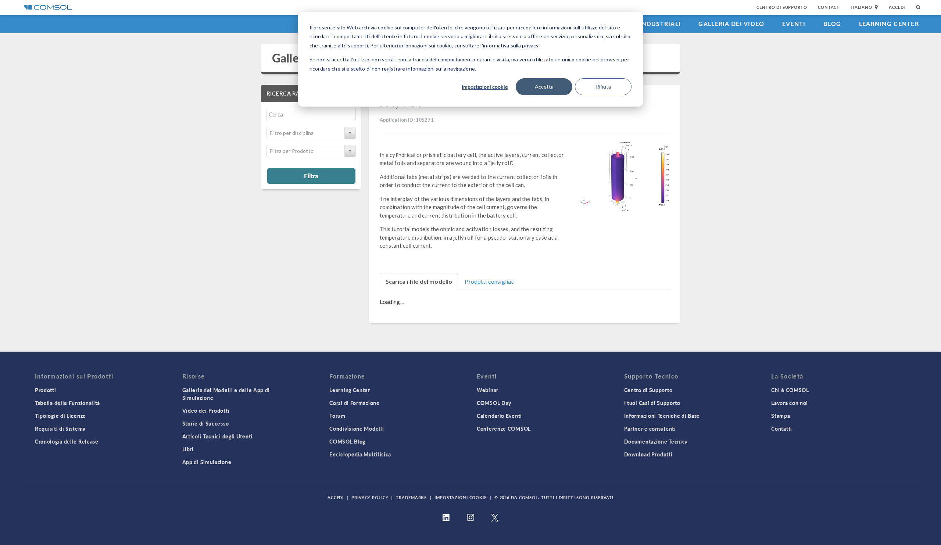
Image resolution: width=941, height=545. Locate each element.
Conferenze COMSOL (504, 428)
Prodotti (45, 390)
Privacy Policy (369, 497)
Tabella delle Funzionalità (67, 402)
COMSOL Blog (347, 441)
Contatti (781, 428)
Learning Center (889, 23)
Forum (337, 415)
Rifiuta (603, 86)
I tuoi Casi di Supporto (652, 402)
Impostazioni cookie (485, 86)
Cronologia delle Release (67, 441)
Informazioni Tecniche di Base (662, 415)
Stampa (780, 415)
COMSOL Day (494, 402)
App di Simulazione (207, 462)
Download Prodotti (648, 454)
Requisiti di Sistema (60, 428)
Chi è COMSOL (790, 390)
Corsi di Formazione (354, 402)
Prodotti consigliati (490, 281)
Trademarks (411, 497)
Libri (188, 449)
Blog (832, 23)
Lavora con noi (789, 402)
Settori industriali (645, 23)
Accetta (544, 86)
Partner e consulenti (650, 428)
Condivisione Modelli (356, 428)
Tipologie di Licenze (60, 415)
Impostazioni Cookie (460, 497)
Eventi (794, 23)
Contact (829, 7)
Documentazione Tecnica (656, 441)
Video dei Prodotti (206, 410)
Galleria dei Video (731, 23)
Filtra (311, 175)
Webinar (487, 390)
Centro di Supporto (781, 7)
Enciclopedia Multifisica (360, 454)
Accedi (897, 7)
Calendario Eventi (499, 415)
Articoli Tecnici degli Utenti (217, 436)
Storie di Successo (205, 423)
